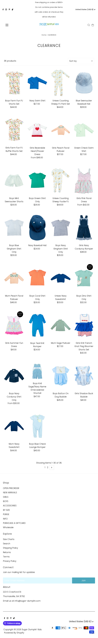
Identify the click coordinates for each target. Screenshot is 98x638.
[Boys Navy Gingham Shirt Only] (60, 227)
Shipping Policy (10, 547)
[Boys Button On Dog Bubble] (60, 376)
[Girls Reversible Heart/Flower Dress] (37, 130)
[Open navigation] (15, 25)
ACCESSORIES (9, 505)
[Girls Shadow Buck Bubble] (84, 376)
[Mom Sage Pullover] (60, 325)
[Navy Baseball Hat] (37, 227)
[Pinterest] (9, 9)
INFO (5, 518)
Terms (6, 556)
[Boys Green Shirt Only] (37, 180)
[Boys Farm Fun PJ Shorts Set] (14, 83)
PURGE (6, 514)
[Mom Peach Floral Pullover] (14, 278)
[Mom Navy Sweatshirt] (14, 426)
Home (44, 35)
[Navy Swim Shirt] (37, 83)
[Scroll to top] (93, 633)
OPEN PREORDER (11, 488)
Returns (7, 552)
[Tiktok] (12, 9)
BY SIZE (6, 510)
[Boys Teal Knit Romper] (37, 325)
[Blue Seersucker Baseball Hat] (84, 83)
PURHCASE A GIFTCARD (14, 523)
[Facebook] (3, 9)
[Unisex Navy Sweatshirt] (60, 278)
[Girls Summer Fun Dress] (14, 325)
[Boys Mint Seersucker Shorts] (14, 180)
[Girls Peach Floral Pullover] (60, 130)
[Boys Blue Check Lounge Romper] (37, 426)
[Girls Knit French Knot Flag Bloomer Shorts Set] (84, 325)
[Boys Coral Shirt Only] (37, 278)
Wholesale (8, 527)
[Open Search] (89, 25)
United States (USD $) (84, 9)
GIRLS (5, 497)
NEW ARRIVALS (10, 492)
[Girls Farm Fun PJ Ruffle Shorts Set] (14, 130)
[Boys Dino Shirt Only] (84, 278)
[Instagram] (6, 9)
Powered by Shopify (14, 632)
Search (6, 543)
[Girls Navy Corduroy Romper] (84, 227)
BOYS (5, 501)
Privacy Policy (9, 561)
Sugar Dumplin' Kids (32, 629)
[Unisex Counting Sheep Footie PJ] (60, 180)
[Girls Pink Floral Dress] (84, 180)
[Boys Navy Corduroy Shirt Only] (14, 376)
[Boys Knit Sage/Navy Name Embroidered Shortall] (37, 371)
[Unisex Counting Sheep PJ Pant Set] (60, 83)
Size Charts (8, 539)
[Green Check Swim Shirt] (84, 130)
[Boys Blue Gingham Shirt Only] (14, 227)
